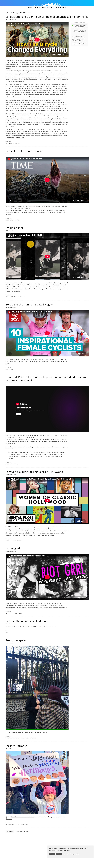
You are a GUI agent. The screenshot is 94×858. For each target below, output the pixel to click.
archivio (29, 13)
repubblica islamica (25, 208)
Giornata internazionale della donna (27, 359)
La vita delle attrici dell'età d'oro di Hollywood (34, 472)
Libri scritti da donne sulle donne (26, 621)
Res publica (9, 19)
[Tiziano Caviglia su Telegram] (60, 7)
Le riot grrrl (13, 548)
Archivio (38, 7)
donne (11, 143)
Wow (7, 230)
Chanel (7, 296)
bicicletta (10, 100)
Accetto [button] (52, 854)
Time (7, 206)
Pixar (11, 464)
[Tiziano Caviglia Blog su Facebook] (51, 7)
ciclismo (13, 369)
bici (6, 143)
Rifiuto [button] (59, 854)
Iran (7, 220)
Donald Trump (24, 738)
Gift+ (44, 7)
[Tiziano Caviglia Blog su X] (49, 7)
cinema (7, 540)
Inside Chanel (14, 228)
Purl (7, 464)
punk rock (14, 613)
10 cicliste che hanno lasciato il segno (29, 304)
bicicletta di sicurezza (22, 62)
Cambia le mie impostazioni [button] (71, 854)
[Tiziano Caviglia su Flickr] (53, 7)
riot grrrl (21, 603)
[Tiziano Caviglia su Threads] (58, 7)
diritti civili (17, 143)
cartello (9, 732)
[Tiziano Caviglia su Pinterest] (56, 7)
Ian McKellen (33, 738)
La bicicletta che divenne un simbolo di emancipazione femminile (47, 17)
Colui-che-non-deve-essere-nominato (22, 817)
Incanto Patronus (16, 746)
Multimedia (9, 383)
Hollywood (13, 540)
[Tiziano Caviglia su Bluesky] (63, 7)
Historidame (9, 102)
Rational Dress (51, 104)
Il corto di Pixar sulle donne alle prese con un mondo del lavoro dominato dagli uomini (46, 378)
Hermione (9, 819)
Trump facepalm (16, 640)
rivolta (52, 206)
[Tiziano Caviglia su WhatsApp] (65, 7)
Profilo (30, 7)
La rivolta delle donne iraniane (25, 151)
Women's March (31, 732)
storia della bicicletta (13, 129)
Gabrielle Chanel (15, 296)
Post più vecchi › (10, 831)
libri (24, 627)
